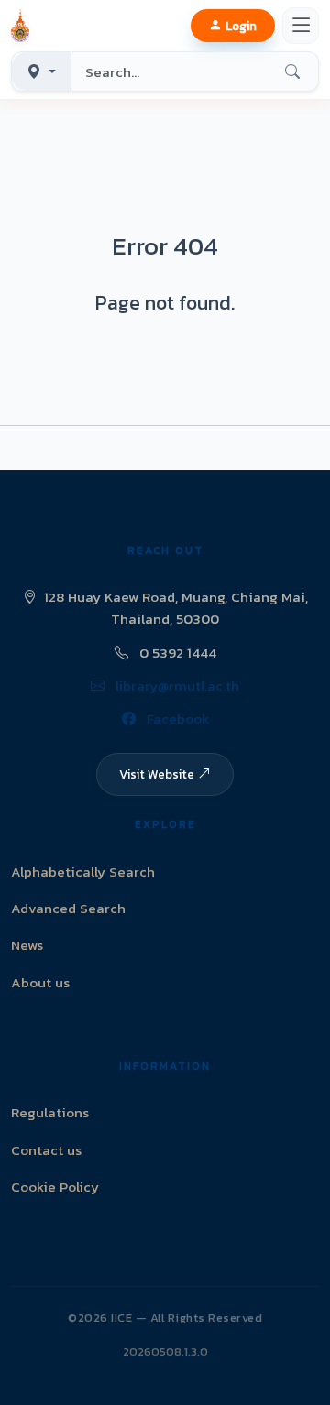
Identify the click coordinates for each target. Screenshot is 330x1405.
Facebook (176, 718)
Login (241, 25)
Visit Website (156, 774)
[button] (24, 25)
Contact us (46, 1149)
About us (40, 982)
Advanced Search (68, 908)
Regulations (50, 1112)
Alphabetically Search (83, 871)
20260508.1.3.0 (165, 1351)
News (27, 944)
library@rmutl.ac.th (175, 685)
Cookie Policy (55, 1186)
